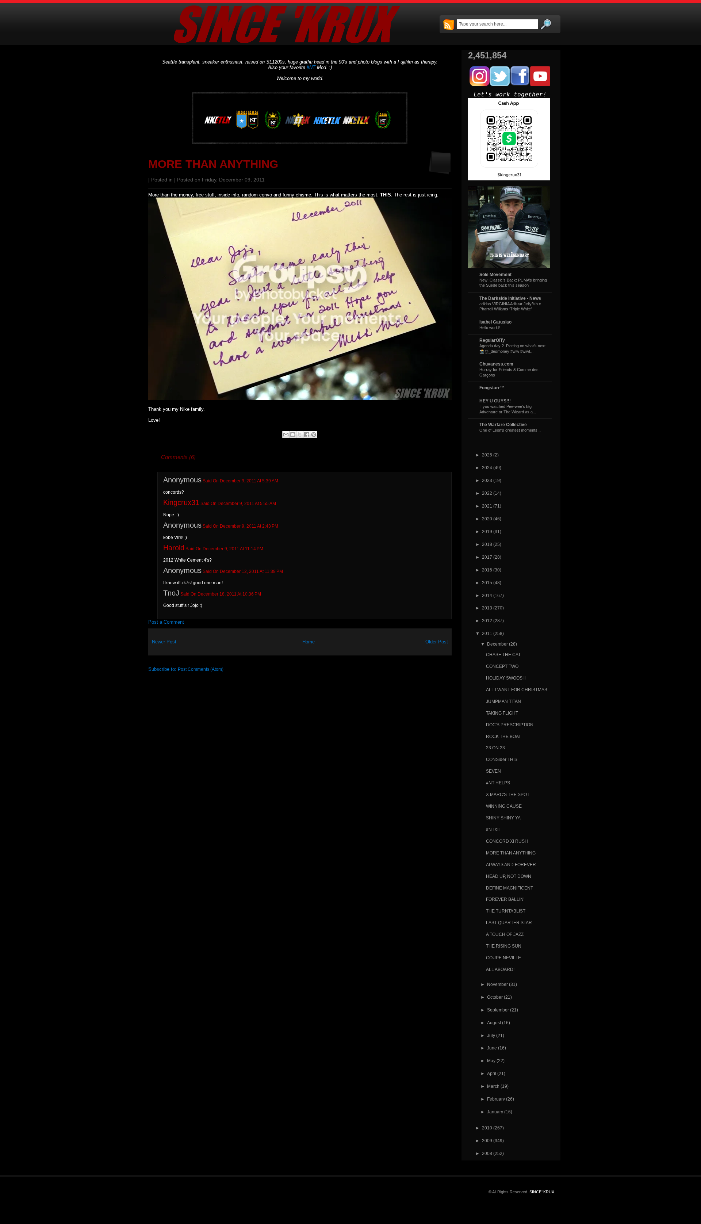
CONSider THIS (501, 759)
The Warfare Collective (503, 424)
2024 (487, 467)
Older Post (436, 641)
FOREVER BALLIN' (505, 899)
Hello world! (489, 327)
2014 (487, 595)
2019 (487, 531)
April (491, 1073)
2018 (487, 544)
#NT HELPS (498, 782)
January (495, 1111)
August (494, 1022)
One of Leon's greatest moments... (510, 430)
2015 (487, 582)
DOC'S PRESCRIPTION (509, 724)
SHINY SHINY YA (503, 817)
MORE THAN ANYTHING (213, 164)
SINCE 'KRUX (541, 1192)
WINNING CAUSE (504, 806)
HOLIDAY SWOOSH (506, 678)
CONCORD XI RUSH (507, 841)
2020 (487, 518)
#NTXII (492, 829)
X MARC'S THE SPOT (507, 794)
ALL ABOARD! (500, 969)
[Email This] (286, 434)
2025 (487, 454)
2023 (487, 480)
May (491, 1060)
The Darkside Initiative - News (510, 298)
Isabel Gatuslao (495, 322)
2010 (487, 1127)
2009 (487, 1140)
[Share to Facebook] (306, 434)
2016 (487, 569)
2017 (487, 557)
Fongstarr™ (491, 387)
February (496, 1099)
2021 (487, 506)
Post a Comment (166, 622)
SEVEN (493, 771)
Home (308, 641)
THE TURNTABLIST (505, 911)
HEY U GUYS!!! (495, 400)
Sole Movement (495, 274)
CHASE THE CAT (503, 654)
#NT (311, 67)
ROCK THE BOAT (503, 736)
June (492, 1047)
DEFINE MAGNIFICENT (509, 888)
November (497, 984)
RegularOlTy (492, 340)
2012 (487, 620)
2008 (487, 1153)
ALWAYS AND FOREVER (511, 864)
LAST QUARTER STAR (509, 922)
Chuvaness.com (496, 364)
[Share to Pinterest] (313, 434)
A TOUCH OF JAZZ (505, 934)
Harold (173, 548)
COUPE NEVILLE (503, 957)
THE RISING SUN (503, 946)
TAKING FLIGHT (502, 713)
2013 (487, 607)
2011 (487, 633)
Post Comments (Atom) (200, 669)
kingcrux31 (181, 502)
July (491, 1035)
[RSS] (448, 25)
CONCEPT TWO (502, 666)
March (493, 1086)
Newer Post (164, 641)
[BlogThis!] (292, 434)
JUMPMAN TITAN (503, 701)
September (498, 1009)
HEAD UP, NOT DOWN (508, 876)
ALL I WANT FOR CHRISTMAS (516, 689)
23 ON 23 (495, 747)
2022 (487, 493)
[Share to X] (299, 434)
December (497, 644)
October (495, 997)
